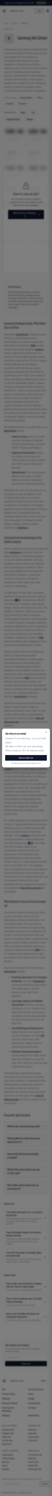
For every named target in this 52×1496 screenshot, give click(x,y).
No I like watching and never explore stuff (26, 763)
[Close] (46, 732)
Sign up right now (26, 758)
